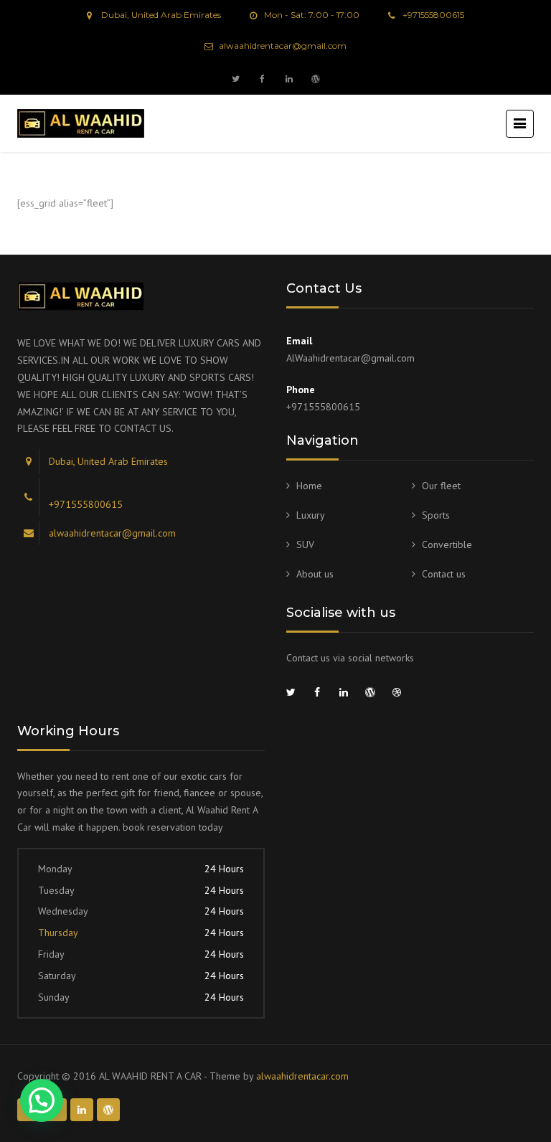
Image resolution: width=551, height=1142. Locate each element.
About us (315, 573)
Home (309, 485)
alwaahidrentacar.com (302, 1076)
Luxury (310, 515)
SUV (305, 544)
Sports (436, 515)
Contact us (444, 573)
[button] (41, 1100)
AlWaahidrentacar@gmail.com (350, 357)
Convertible (447, 544)
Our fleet (441, 485)
